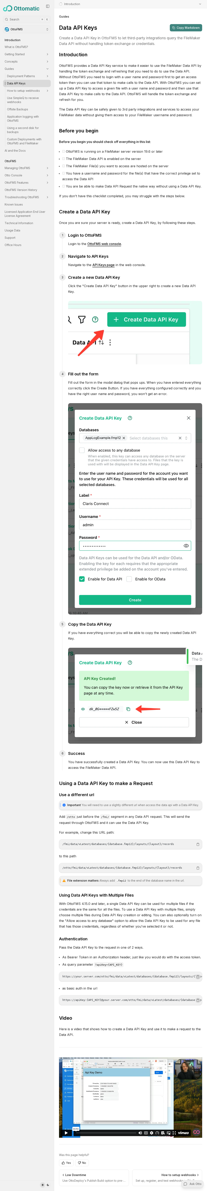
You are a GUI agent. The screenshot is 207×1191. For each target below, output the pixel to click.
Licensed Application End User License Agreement (25, 213)
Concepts (11, 61)
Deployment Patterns (21, 76)
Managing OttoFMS (17, 168)
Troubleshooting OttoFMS (22, 197)
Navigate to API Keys (88, 256)
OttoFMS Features (17, 182)
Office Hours (13, 245)
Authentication (73, 938)
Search (29, 19)
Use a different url (76, 794)
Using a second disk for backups (23, 130)
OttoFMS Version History (21, 190)
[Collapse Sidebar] (48, 6)
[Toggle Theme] (45, 1185)
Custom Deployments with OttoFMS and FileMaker (24, 141)
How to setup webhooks (23, 90)
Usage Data (12, 230)
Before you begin (78, 131)
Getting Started (15, 54)
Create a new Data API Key (94, 277)
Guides (9, 68)
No (84, 1162)
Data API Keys (16, 83)
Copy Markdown (188, 27)
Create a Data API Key (84, 212)
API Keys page (103, 265)
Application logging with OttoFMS (23, 118)
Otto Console (13, 175)
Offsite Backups (17, 109)
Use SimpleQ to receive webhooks (23, 100)
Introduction (73, 55)
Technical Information (19, 223)
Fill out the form (83, 374)
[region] (130, 844)
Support (10, 237)
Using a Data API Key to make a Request (106, 783)
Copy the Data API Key (90, 624)
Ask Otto (196, 1184)
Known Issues (14, 204)
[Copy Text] (197, 844)
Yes (68, 1162)
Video (65, 1018)
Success (76, 753)
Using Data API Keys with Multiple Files (96, 895)
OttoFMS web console (104, 244)
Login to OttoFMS (85, 235)
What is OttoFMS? (16, 47)
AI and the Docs (15, 150)
